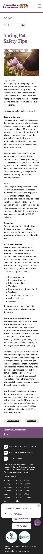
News (9, 18)
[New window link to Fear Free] (12, 537)
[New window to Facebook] (5, 435)
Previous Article (13, 421)
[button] (37, 522)
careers (23, 518)
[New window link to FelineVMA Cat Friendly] (25, 537)
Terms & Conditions (22, 551)
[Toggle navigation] (40, 6)
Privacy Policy (10, 551)
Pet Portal (22, 526)
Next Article (31, 421)
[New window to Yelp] (9, 435)
